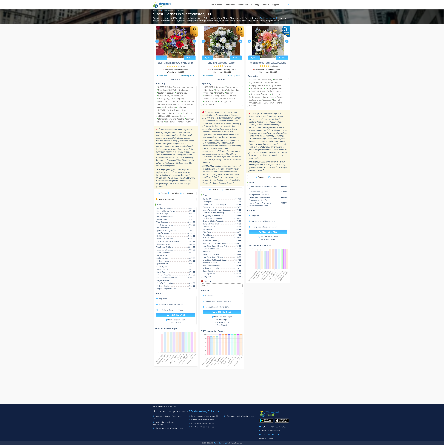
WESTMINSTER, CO (169, 11)
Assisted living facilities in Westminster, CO (163, 423)
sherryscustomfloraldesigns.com (264, 227)
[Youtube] (273, 434)
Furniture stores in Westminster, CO (204, 416)
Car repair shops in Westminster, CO (169, 428)
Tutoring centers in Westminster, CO (240, 416)
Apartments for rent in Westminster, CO (167, 417)
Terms (270, 438)
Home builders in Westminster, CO (204, 420)
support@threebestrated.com (276, 427)
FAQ (257, 5)
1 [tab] (171, 52)
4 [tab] (177, 52)
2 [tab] (173, 52)
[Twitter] (264, 434)
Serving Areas (188, 75)
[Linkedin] (278, 434)
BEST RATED (157, 11)
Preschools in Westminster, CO (202, 427)
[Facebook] (260, 434)
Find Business (216, 5)
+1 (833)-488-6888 (274, 430)
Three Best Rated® (221, 443)
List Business (230, 5)
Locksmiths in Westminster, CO (202, 423)
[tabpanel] (176, 42)
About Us (265, 5)
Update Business (245, 5)
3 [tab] (175, 52)
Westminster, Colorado (204, 411)
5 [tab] (179, 52)
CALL (162, 58)
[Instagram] (269, 434)
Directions (163, 76)
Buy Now (163, 298)
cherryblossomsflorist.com (217, 307)
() (181, 66)
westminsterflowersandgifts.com (172, 310)
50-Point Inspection (269, 18)
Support (275, 5)
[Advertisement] (222, 387)
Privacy (262, 438)
